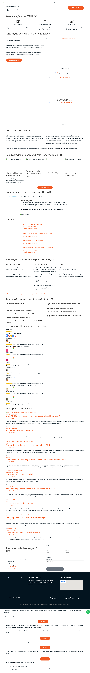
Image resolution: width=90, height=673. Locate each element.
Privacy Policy (51, 604)
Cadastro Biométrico (64, 74)
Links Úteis (64, 124)
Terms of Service (62, 604)
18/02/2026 (11, 447)
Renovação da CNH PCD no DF (19, 430)
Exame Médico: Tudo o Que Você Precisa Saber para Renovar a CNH (36, 459)
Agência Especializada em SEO (72, 598)
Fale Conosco (54, 598)
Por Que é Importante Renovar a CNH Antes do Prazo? (30, 489)
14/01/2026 (11, 520)
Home (40, 2)
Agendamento (71, 2)
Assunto (48, 555)
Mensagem (49, 559)
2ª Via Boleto (71, 24)
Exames (8, 457)
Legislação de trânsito (11, 414)
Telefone (67, 550)
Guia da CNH (66, 597)
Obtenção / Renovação (52, 597)
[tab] (12, 196)
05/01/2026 (11, 418)
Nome (47, 545)
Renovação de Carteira (12, 472)
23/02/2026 (12, 432)
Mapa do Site (80, 597)
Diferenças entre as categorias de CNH (23, 532)
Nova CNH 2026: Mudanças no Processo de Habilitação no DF (33, 416)
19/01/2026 (11, 505)
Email (47, 550)
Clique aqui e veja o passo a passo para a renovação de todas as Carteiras (26, 294)
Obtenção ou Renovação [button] (57, 2)
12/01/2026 (11, 534)
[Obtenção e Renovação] (45, 21)
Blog (78, 2)
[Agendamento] (18, 21)
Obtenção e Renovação (45, 24)
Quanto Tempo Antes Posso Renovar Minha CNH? (28, 445)
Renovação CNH (65, 100)
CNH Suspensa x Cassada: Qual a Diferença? (26, 518)
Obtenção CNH (65, 68)
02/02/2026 (12, 462)
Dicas (7, 443)
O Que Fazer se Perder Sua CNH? (20, 503)
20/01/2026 (11, 491)
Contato (84, 2)
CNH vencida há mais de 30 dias (20, 474)
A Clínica (46, 2)
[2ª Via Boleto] (71, 21)
